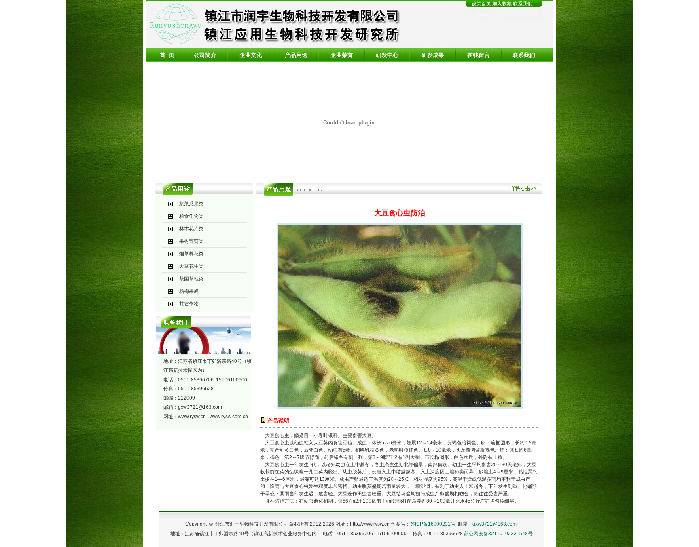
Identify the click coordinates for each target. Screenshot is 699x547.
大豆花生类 (191, 266)
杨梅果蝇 (189, 291)
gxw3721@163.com (200, 407)
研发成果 (433, 55)
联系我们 (522, 3)
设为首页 (481, 3)
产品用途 (296, 55)
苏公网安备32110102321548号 (498, 533)
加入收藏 (502, 3)
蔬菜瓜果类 (191, 203)
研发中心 (387, 55)
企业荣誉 (341, 55)
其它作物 (189, 304)
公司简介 (205, 55)
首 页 (167, 55)
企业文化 (250, 55)
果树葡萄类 (191, 241)
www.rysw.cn (192, 416)
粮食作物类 (191, 216)
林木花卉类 (191, 228)
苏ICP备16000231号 (432, 524)
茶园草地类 (191, 279)
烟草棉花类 (191, 254)
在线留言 (478, 55)
